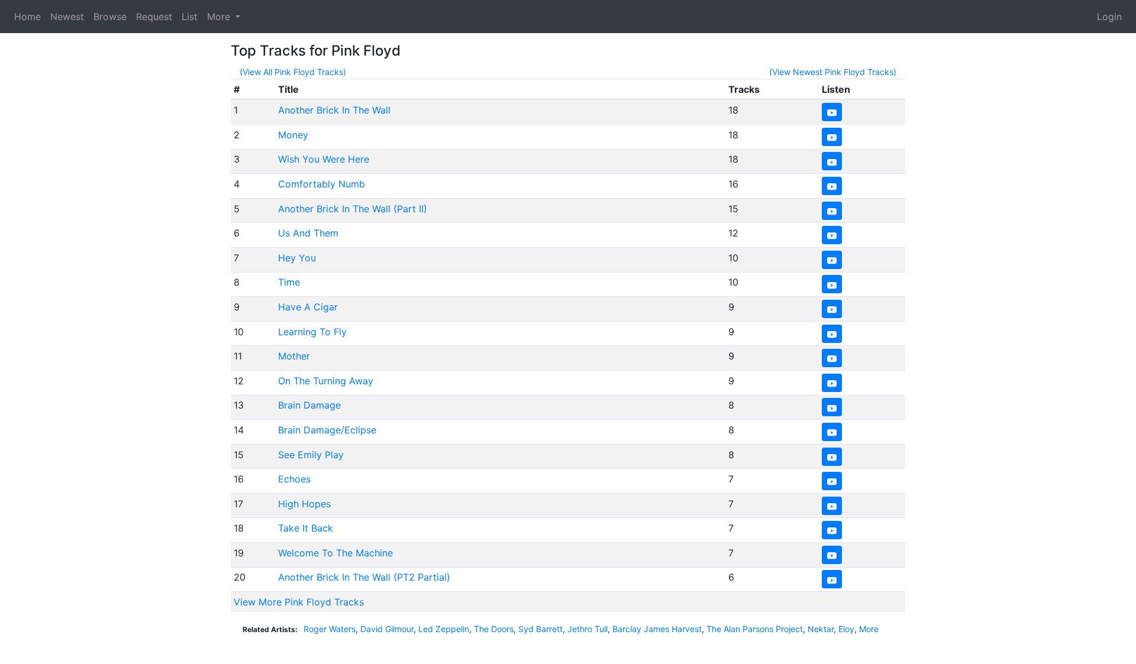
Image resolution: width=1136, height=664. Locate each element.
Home (27, 16)
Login (1109, 16)
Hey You (297, 258)
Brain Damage (309, 405)
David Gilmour (387, 629)
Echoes (294, 479)
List (190, 16)
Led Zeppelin (443, 629)
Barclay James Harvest (657, 629)
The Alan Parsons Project (754, 629)
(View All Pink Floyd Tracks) (293, 72)
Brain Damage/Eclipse (327, 430)
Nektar (821, 629)
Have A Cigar (308, 307)
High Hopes (304, 504)
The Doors (494, 629)
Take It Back (305, 528)
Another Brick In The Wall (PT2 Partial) (364, 577)
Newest (67, 16)
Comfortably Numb (321, 184)
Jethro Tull (587, 629)
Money (293, 135)
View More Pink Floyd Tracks (299, 602)
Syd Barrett (540, 629)
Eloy (846, 629)
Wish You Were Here (323, 159)
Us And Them (308, 233)
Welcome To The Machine (335, 553)
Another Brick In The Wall (334, 110)
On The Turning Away (325, 381)
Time (289, 282)
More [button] (220, 16)
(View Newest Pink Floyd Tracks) (832, 72)
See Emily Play (311, 455)
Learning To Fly (312, 332)
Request (154, 16)
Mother (294, 356)
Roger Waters (330, 629)
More (869, 629)
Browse (110, 16)
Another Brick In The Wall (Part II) (352, 209)
